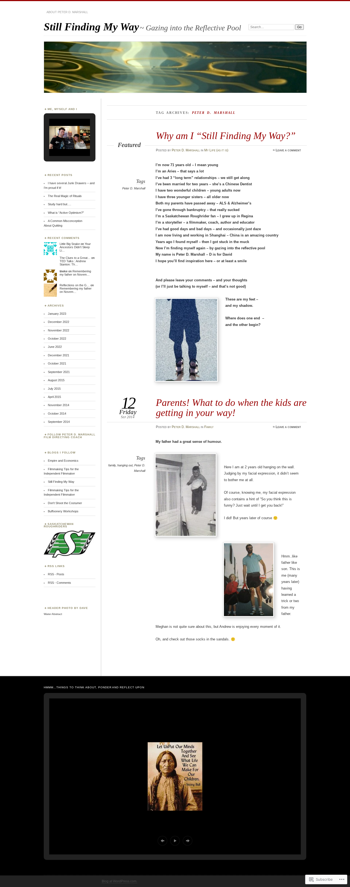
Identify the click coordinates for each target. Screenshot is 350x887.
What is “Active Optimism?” (66, 212)
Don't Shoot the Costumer (65, 503)
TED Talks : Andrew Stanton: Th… (73, 262)
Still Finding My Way (91, 27)
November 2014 (58, 405)
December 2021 (58, 355)
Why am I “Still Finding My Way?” (226, 135)
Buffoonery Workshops (63, 511)
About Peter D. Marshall (67, 12)
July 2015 (54, 388)
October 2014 (57, 413)
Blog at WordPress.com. (119, 881)
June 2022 (55, 346)
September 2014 (59, 421)
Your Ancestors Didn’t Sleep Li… (75, 247)
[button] (57, 142)
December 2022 (58, 321)
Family (209, 427)
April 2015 (54, 396)
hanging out (125, 465)
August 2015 (56, 380)
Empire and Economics (63, 460)
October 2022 (57, 338)
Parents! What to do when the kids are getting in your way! (231, 407)
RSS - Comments (59, 582)
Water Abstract (53, 614)
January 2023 (57, 313)
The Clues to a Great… (75, 257)
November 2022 (58, 330)
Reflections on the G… (75, 285)
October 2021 (57, 363)
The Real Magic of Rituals (65, 196)
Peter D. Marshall (186, 150)
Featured (129, 144)
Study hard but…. (59, 204)
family (112, 465)
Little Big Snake (70, 243)
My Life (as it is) (216, 150)
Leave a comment (288, 150)
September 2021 (59, 372)
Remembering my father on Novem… (75, 273)
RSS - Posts (56, 574)
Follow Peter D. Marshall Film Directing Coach (69, 436)
